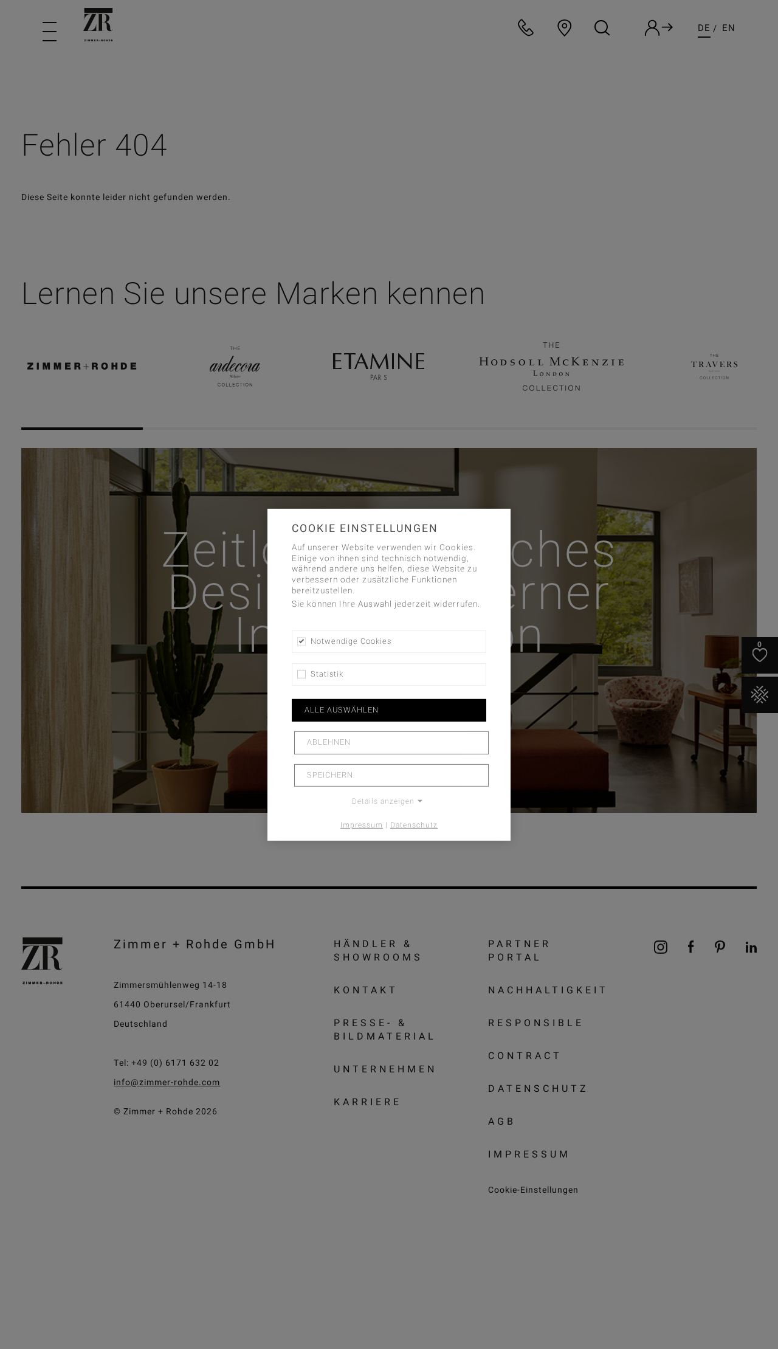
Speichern (330, 775)
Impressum (361, 824)
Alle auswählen (342, 710)
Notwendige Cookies (351, 640)
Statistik (327, 674)
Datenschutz (414, 824)
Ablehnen (329, 742)
